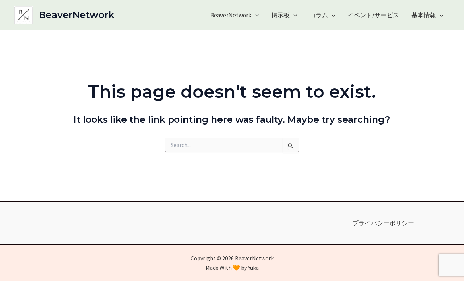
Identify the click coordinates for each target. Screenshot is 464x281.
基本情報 (423, 15)
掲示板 (280, 15)
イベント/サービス (373, 15)
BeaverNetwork (76, 15)
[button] (255, 15)
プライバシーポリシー (383, 223)
